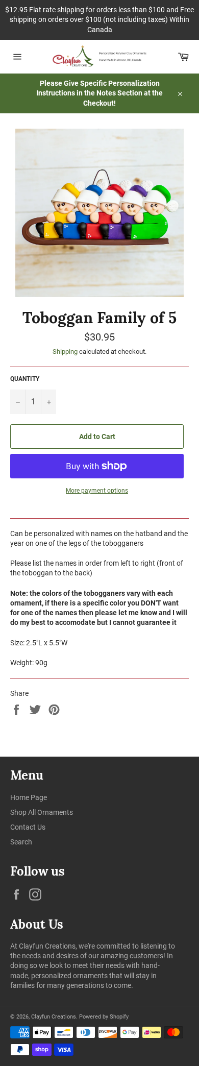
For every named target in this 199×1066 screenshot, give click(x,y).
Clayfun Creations (53, 1016)
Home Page (28, 797)
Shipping (65, 351)
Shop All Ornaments (41, 812)
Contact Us (27, 827)
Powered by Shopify (104, 1016)
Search (21, 842)
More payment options (97, 490)
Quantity (24, 378)
